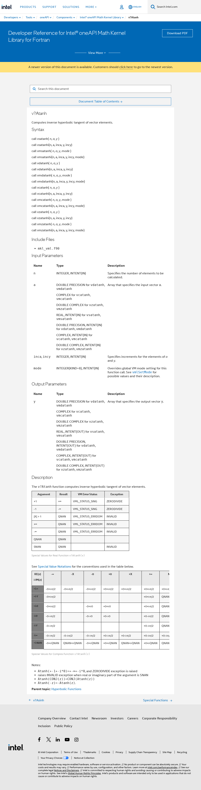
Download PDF (177, 33)
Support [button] (49, 7)
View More (95, 53)
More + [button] (91, 7)
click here (126, 67)
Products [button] (28, 7)
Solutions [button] (71, 7)
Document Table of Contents (99, 101)
